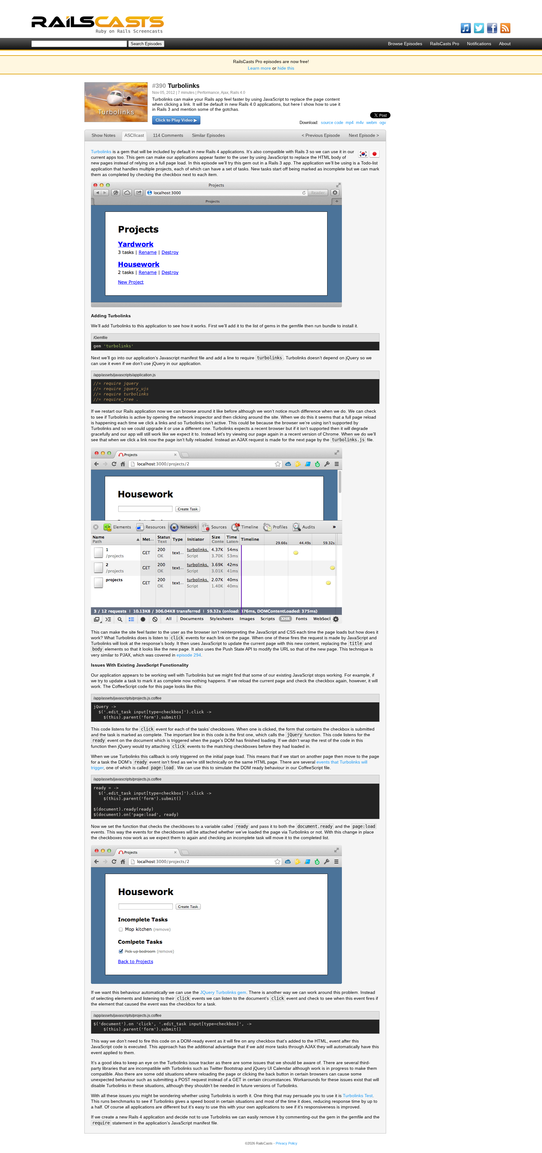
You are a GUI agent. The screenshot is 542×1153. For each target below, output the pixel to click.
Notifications (479, 43)
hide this (286, 68)
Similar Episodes (208, 135)
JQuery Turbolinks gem (223, 992)
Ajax (224, 92)
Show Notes (103, 135)
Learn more (259, 68)
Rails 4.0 (237, 92)
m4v (360, 122)
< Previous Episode (321, 135)
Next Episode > (364, 135)
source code (332, 122)
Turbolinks (101, 151)
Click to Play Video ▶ (176, 120)
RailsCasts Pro (444, 43)
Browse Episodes (405, 43)
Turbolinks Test (358, 1095)
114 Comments (168, 135)
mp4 (349, 122)
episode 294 (189, 654)
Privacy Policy (286, 1143)
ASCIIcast (134, 135)
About (505, 43)
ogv (383, 122)
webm (371, 122)
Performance (208, 92)
